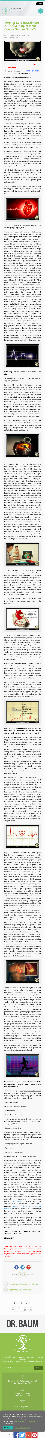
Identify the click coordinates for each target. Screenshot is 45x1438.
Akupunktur (17, 1201)
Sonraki (30, 1274)
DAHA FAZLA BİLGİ (22, 1428)
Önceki (14, 1274)
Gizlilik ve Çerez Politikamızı (25, 1421)
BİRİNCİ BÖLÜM (32, 71)
